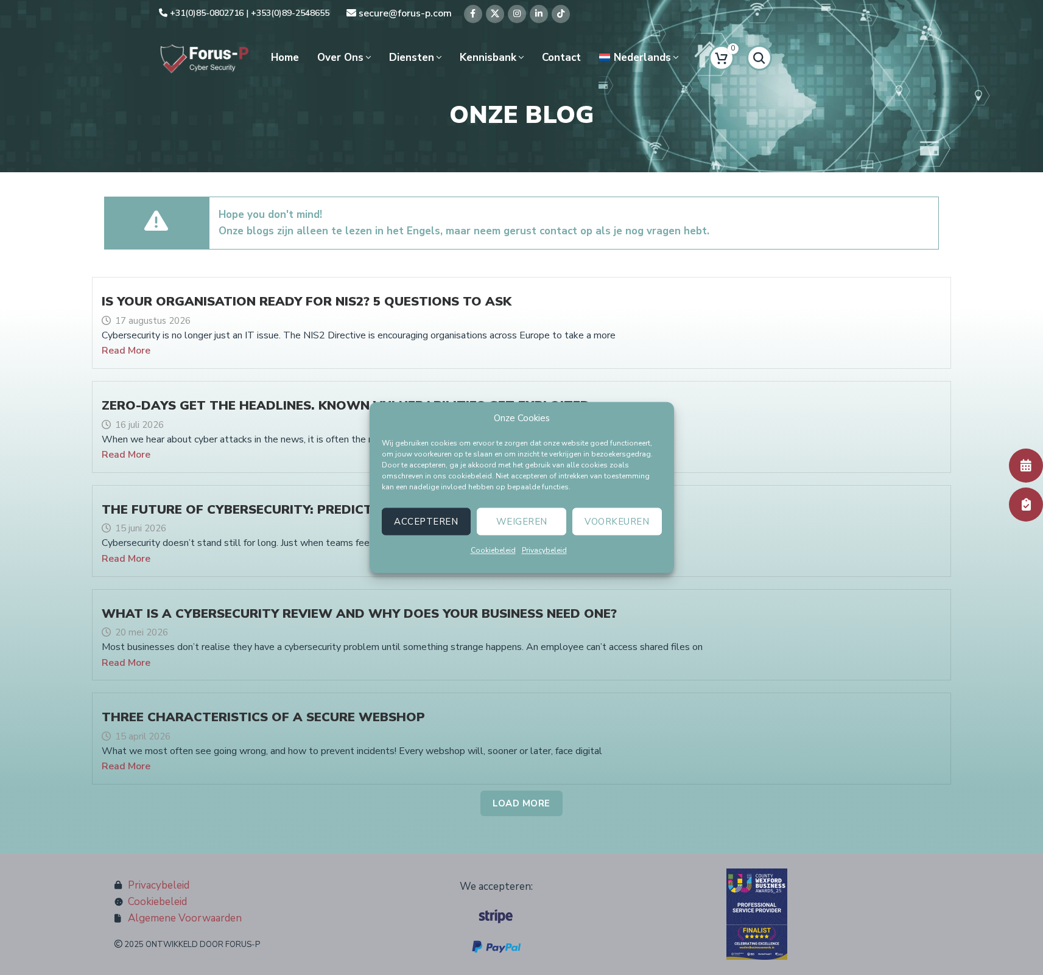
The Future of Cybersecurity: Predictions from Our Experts (320, 509)
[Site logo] (204, 57)
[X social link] (495, 14)
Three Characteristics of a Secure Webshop (263, 716)
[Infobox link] (244, 13)
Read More (126, 350)
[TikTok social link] (561, 14)
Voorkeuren (617, 521)
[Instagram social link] (517, 14)
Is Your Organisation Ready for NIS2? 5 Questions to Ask (306, 301)
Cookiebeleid (493, 550)
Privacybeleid (544, 550)
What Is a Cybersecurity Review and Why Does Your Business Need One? (359, 613)
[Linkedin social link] (539, 14)
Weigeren (521, 521)
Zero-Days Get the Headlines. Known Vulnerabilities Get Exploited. (347, 405)
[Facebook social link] (473, 14)
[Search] (759, 58)
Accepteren (426, 521)
